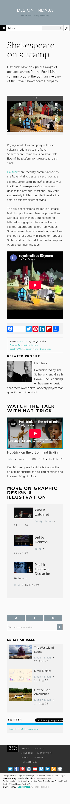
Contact (39, 748)
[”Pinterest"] (53, 618)
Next (54, 118)
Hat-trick (40, 363)
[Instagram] (29, 769)
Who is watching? (42, 512)
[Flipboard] (49, 328)
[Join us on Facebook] (34, 618)
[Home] (35, 10)
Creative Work (17, 348)
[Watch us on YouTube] (35, 769)
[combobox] (52, 28)
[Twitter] (29, 328)
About (25, 748)
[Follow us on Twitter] (16, 618)
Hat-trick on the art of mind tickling (33, 452)
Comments (45, 348)
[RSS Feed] (53, 769)
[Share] (56, 328)
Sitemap (38, 757)
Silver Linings (42, 670)
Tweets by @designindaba (23, 729)
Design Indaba (24, 786)
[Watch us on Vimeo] (41, 769)
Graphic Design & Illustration (24, 345)
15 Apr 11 (22, 341)
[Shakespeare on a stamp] (35, 134)
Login (24, 757)
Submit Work (44, 752)
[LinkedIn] (42, 328)
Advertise (27, 752)
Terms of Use (29, 761)
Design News (32, 348)
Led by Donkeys (41, 539)
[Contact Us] (59, 769)
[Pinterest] (35, 328)
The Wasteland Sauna (44, 649)
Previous (15, 118)
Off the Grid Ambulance (42, 692)
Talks (10, 459)
